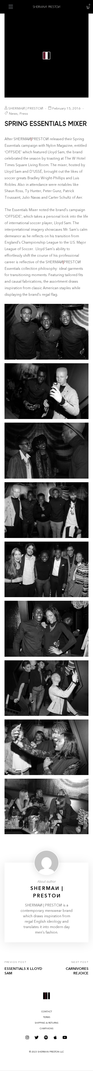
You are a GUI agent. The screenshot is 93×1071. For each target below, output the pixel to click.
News (13, 114)
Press (23, 114)
